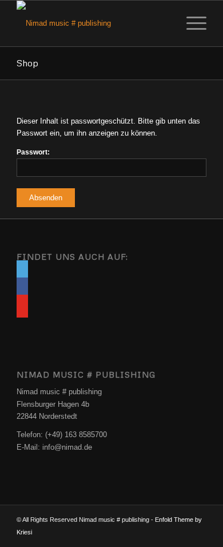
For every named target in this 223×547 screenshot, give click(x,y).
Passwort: (33, 152)
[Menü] (190, 23)
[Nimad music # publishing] (92, 23)
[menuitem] (190, 23)
